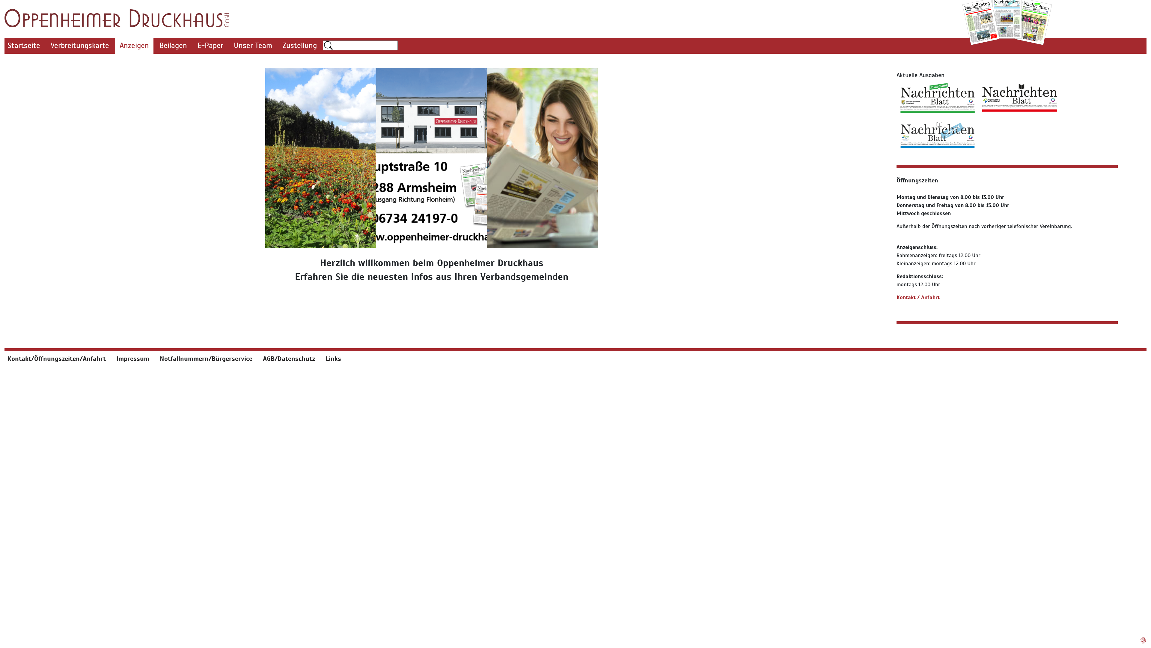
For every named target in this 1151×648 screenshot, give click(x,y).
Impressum (132, 359)
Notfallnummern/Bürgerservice (206, 359)
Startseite (23, 45)
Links (333, 359)
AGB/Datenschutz (289, 359)
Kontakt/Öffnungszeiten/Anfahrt (56, 359)
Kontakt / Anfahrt (918, 297)
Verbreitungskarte (80, 45)
